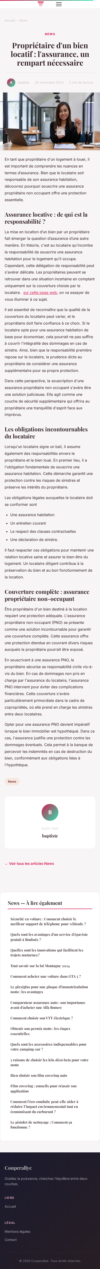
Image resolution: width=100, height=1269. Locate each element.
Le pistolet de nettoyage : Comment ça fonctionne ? (41, 1124)
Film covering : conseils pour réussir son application (43, 1088)
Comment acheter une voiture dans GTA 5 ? (45, 976)
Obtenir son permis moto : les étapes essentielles (40, 1031)
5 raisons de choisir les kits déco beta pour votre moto (49, 1062)
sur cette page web (40, 292)
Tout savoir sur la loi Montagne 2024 (40, 965)
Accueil (10, 20)
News (23, 20)
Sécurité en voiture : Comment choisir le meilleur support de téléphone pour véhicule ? (48, 921)
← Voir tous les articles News (29, 863)
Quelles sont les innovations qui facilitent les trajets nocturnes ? (46, 952)
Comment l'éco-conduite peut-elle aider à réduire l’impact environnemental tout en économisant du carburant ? (44, 1106)
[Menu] (58, 4)
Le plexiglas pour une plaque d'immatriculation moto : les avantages (49, 989)
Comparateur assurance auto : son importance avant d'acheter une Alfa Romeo (47, 1005)
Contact (11, 1240)
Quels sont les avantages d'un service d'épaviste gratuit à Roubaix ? (49, 937)
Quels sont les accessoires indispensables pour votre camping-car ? (48, 1046)
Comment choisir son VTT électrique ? (41, 1018)
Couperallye (18, 1167)
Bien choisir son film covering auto (38, 1075)
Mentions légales (17, 1231)
